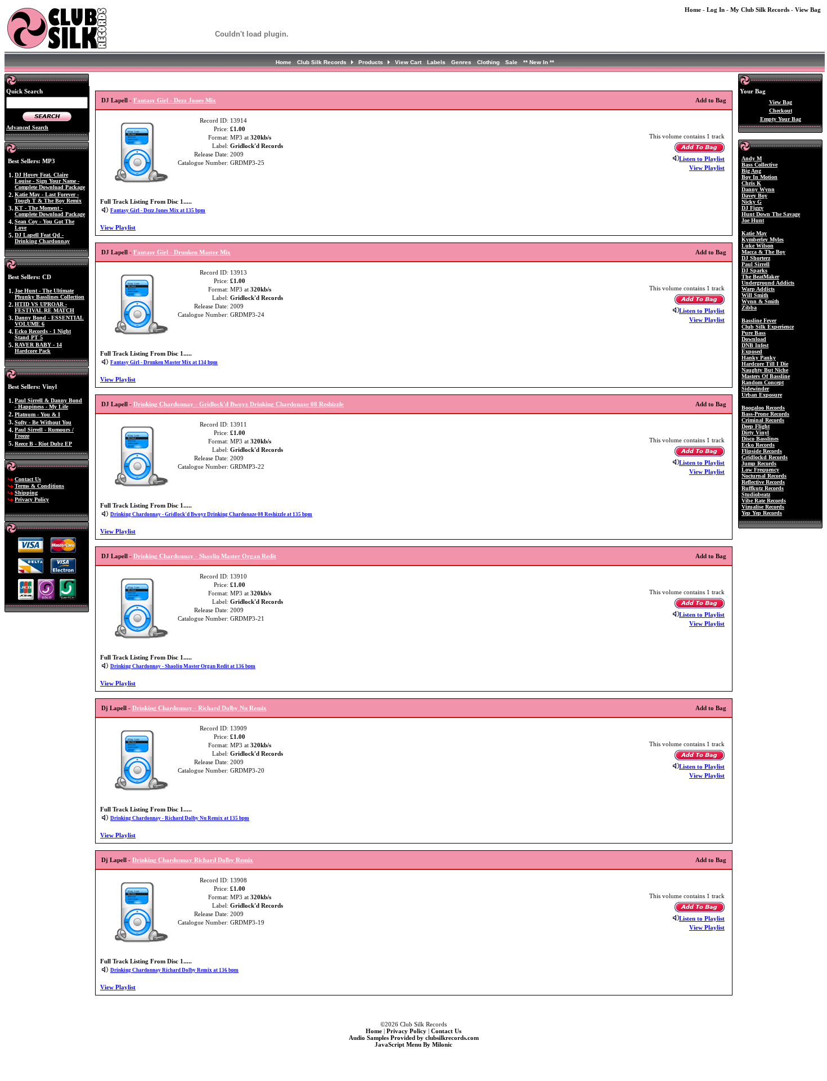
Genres (461, 62)
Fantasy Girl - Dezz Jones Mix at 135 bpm (157, 210)
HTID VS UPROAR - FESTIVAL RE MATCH (44, 307)
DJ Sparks (754, 270)
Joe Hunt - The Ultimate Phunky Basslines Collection (49, 294)
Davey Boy (754, 195)
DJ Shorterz (755, 258)
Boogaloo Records (763, 408)
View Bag (808, 9)
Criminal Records (762, 420)
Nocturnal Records (763, 476)
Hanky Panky (758, 358)
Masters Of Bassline (765, 376)
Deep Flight (755, 426)
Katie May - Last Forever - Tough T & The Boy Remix (48, 197)
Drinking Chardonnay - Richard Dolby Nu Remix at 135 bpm (179, 818)
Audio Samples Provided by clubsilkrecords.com (414, 1037)
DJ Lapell (114, 100)
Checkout (780, 110)
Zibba (749, 307)
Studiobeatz (755, 494)
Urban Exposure (761, 395)
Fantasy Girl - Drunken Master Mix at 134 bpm (164, 362)
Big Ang (751, 171)
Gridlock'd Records (256, 145)
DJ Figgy (752, 208)
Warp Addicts (758, 289)
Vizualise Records (762, 507)
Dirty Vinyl (755, 432)
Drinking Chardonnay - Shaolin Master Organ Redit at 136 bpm (182, 666)
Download (753, 339)
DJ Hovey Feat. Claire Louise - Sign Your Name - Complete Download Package (50, 181)
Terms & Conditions (39, 486)
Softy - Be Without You (43, 422)
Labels (436, 62)
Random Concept (762, 382)
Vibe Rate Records (763, 500)
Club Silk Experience (767, 327)
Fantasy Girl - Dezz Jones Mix (174, 100)
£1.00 (237, 128)
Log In (716, 9)
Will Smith (754, 295)
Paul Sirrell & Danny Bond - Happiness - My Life (48, 403)
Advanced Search (27, 127)
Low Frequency (760, 470)
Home (693, 9)
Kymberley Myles (762, 239)
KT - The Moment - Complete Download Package (50, 211)
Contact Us (28, 479)
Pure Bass (753, 333)
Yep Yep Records (761, 513)
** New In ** (538, 62)
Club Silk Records (322, 62)
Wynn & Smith (760, 301)
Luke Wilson (757, 246)
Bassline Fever (758, 320)
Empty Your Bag (780, 119)
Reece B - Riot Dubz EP (43, 444)
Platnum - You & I (37, 414)
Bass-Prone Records (765, 414)
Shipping (26, 493)
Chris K (751, 183)
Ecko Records (758, 445)
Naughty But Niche (764, 370)
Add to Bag (710, 100)
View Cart (408, 62)
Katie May (754, 233)
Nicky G (751, 202)
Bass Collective (759, 165)
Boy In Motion (759, 177)
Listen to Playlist (702, 158)
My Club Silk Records (759, 9)
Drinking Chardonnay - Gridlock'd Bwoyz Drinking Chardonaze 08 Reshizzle (238, 404)
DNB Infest (754, 345)
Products (370, 62)
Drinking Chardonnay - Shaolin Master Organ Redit (204, 556)
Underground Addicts (767, 283)
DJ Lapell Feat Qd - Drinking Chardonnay (42, 238)
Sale (511, 62)
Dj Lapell (114, 708)
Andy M (751, 158)
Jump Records (758, 463)
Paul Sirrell (755, 264)
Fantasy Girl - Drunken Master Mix (182, 252)
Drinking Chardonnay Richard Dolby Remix (192, 859)
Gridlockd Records (764, 457)
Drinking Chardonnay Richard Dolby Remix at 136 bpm (174, 970)
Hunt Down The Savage (770, 214)
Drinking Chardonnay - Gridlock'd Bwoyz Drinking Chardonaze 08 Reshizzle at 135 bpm (211, 514)
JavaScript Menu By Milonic (413, 1044)
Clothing (488, 62)
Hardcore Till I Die (764, 364)
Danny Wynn (758, 189)
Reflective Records (763, 482)
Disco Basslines (760, 439)
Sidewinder (755, 388)
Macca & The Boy (763, 252)
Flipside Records (761, 451)
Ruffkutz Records (762, 488)
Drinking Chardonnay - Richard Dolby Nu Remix (199, 708)
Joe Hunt (752, 220)
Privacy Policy (32, 499)
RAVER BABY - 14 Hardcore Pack (38, 348)
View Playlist (707, 167)
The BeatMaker (760, 276)
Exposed (751, 351)
